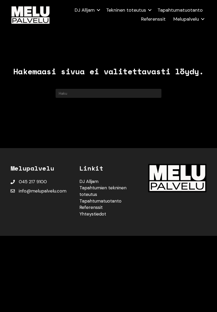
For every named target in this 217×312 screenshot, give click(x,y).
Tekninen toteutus (126, 10)
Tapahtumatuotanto (180, 10)
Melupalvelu (186, 19)
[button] (98, 10)
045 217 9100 (33, 182)
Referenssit (153, 19)
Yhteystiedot (92, 214)
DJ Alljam (85, 10)
